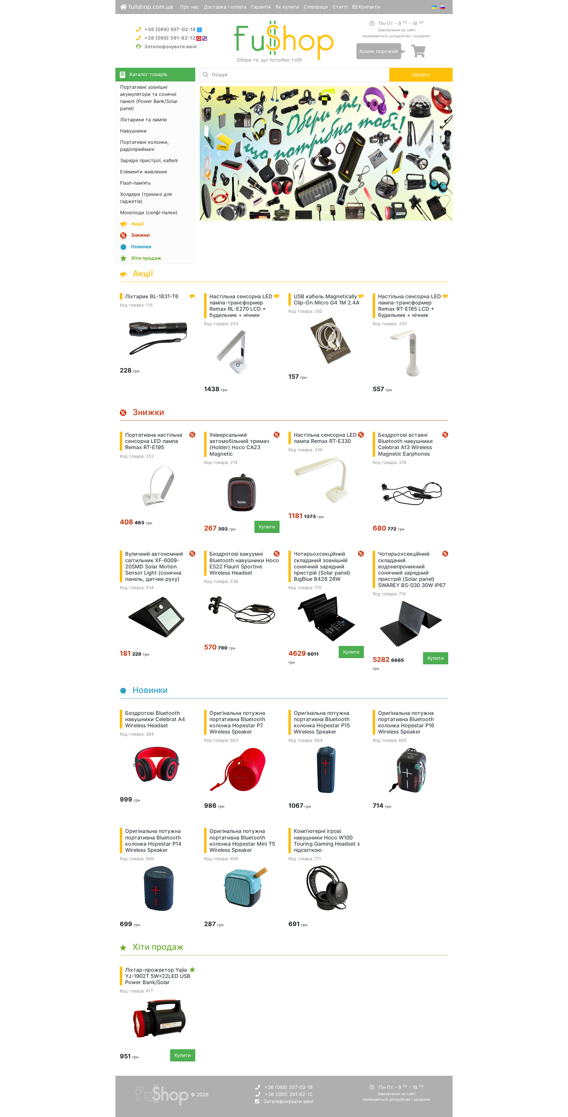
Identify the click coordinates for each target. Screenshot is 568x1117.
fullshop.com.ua (150, 6)
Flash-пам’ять (135, 183)
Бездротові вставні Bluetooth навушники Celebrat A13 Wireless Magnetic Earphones (405, 444)
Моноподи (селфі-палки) (149, 212)
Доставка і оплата (225, 7)
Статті (340, 7)
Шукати (421, 75)
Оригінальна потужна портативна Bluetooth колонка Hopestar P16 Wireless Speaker (406, 722)
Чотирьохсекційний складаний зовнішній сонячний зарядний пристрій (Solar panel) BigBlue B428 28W (322, 566)
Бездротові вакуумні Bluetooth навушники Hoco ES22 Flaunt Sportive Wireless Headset (244, 563)
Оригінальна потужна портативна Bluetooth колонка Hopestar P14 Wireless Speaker (153, 840)
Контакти (368, 7)
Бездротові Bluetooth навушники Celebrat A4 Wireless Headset (155, 719)
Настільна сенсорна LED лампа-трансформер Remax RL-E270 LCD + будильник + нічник (240, 305)
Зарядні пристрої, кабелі (149, 160)
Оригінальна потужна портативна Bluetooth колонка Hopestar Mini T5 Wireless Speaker (242, 840)
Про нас (189, 7)
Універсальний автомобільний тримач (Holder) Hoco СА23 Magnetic (239, 444)
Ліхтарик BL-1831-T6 (151, 296)
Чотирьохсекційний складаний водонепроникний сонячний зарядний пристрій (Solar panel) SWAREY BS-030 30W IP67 (412, 569)
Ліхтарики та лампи (143, 120)
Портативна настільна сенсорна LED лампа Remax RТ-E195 (153, 441)
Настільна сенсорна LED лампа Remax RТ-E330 (325, 438)
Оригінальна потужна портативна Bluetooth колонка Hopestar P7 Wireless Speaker (237, 722)
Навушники (133, 131)
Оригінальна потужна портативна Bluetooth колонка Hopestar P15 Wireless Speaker (322, 722)
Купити (267, 527)
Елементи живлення (143, 172)
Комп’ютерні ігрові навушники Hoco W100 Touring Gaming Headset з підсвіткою (327, 840)
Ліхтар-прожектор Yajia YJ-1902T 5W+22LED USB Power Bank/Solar (158, 976)
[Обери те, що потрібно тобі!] (284, 40)
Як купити (287, 7)
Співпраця (316, 7)
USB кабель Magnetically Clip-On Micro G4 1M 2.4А (326, 299)
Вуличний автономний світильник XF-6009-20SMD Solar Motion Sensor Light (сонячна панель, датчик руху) (154, 566)
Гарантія (261, 7)
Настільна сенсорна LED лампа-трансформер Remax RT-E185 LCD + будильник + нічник (409, 305)
